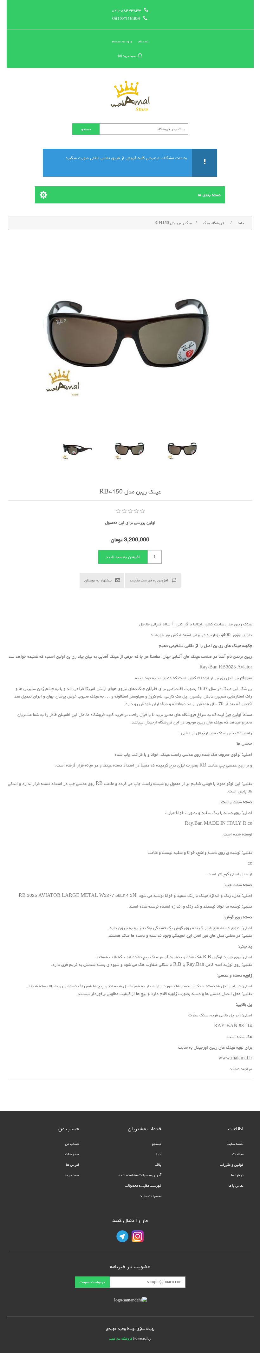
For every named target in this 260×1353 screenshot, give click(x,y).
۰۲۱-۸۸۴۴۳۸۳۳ (126, 10)
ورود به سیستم (122, 41)
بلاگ (158, 1164)
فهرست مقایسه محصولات (143, 1185)
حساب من (72, 1143)
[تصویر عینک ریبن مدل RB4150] (182, 449)
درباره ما (237, 1175)
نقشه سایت (235, 1143)
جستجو (156, 1143)
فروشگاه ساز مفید (120, 1339)
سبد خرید (71, 1175)
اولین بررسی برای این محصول (130, 522)
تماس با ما (236, 1185)
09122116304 (126, 19)
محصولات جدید (150, 1196)
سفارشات (72, 1154)
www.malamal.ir (235, 1058)
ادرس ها (72, 1164)
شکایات (238, 1154)
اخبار (158, 1154)
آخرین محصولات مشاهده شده (140, 1175)
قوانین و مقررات (232, 1164)
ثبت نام (143, 41)
